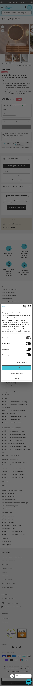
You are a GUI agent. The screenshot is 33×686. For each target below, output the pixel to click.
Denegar (16, 378)
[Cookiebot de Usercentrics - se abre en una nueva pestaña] (23, 306)
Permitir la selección (16, 373)
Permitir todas (16, 367)
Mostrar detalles (22, 362)
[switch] (28, 343)
